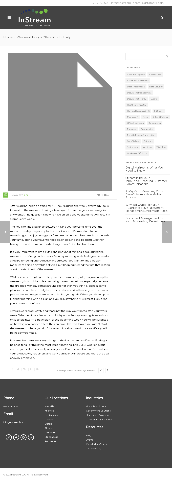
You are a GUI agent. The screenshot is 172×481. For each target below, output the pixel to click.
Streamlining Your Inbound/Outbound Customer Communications (146, 181)
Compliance (155, 74)
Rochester (50, 441)
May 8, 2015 (17, 195)
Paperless (131, 129)
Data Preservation (136, 86)
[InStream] (34, 17)
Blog (88, 435)
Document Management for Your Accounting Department (145, 220)
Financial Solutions (96, 406)
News (145, 117)
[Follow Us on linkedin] (31, 437)
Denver (49, 419)
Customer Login (153, 3)
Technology (132, 147)
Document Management (139, 92)
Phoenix (49, 428)
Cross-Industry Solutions (99, 419)
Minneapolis (51, 437)
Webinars (147, 147)
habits (70, 370)
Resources (94, 427)
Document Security (136, 99)
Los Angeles (51, 415)
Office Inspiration (135, 123)
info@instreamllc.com (125, 3)
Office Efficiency (160, 117)
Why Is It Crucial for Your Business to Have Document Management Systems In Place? (146, 207)
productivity (80, 370)
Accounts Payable (136, 74)
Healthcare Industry (136, 105)
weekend (91, 370)
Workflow (161, 147)
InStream (28, 195)
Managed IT (132, 117)
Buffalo (48, 423)
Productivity (147, 129)
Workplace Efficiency (137, 153)
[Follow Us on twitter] (16, 437)
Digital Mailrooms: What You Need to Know (144, 169)
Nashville (49, 406)
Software (148, 141)
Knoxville (49, 410)
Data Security (156, 86)
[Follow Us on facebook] (9, 437)
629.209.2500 (101, 3)
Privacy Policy (93, 448)
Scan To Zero (133, 141)
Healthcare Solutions (97, 415)
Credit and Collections (137, 80)
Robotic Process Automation (141, 135)
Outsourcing (154, 123)
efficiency (61, 370)
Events (154, 99)
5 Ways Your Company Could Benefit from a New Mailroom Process (145, 194)
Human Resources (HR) (138, 111)
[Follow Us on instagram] (23, 437)
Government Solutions (98, 410)
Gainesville (50, 432)
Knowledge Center (96, 444)
